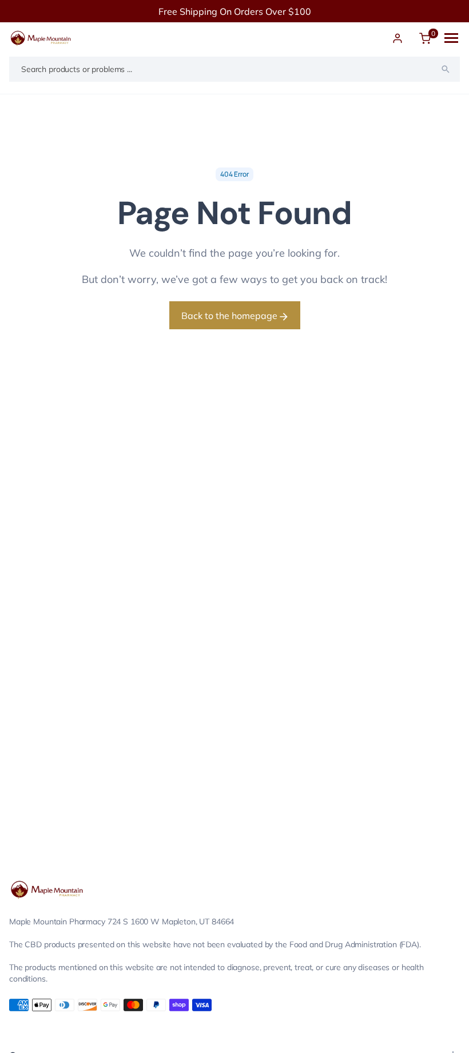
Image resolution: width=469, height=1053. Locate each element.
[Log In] (397, 38)
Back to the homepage (230, 315)
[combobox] (234, 69)
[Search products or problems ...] (445, 69)
